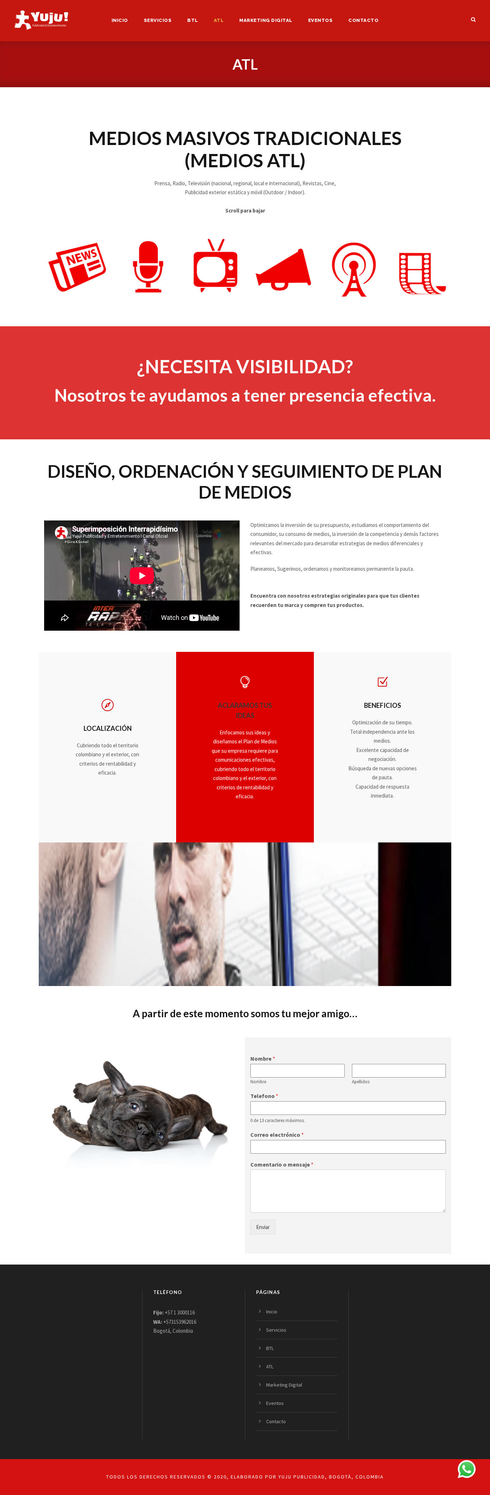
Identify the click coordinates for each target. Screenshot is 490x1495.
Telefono (264, 1095)
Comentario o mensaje (282, 1164)
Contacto (363, 20)
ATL (219, 20)
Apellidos (360, 1082)
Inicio (120, 20)
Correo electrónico (277, 1134)
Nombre (262, 1058)
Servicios (158, 20)
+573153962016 (179, 1321)
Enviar (263, 1227)
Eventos (320, 20)
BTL (192, 20)
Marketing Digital (265, 20)
